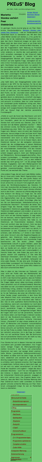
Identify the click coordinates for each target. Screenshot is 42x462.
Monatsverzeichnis (34, 23)
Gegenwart (31, 17)
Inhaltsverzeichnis (34, 21)
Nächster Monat (33, 15)
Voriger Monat (32, 12)
